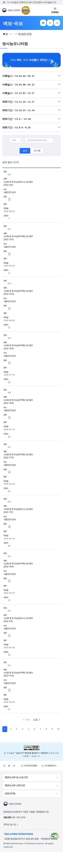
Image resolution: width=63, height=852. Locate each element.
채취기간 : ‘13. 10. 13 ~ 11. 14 (18, 110)
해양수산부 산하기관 (15, 785)
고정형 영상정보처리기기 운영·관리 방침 (21, 839)
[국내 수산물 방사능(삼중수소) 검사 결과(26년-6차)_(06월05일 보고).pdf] (9, 636)
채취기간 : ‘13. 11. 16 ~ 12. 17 (18, 101)
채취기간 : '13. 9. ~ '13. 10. (16, 119)
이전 (27, 719)
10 (58, 729)
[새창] (54, 835)
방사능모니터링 (25, 34)
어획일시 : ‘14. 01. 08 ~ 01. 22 (18, 84)
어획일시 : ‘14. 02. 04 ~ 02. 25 (18, 76)
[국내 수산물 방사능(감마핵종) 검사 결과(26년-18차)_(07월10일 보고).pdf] (9, 418)
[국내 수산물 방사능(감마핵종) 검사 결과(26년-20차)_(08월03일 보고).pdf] (9, 309)
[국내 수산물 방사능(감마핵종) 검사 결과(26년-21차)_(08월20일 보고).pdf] (9, 254)
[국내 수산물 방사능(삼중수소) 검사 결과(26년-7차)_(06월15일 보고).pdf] (9, 527)
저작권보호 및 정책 (49, 839)
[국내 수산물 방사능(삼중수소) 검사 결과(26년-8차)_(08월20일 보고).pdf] (9, 199)
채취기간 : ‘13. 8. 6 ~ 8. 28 (16, 127)
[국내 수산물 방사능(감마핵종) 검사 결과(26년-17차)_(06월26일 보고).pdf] (9, 472)
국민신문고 (51, 766)
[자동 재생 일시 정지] (9, 766)
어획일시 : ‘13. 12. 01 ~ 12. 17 (18, 93)
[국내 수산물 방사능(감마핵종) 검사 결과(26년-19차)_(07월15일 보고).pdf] (9, 363)
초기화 (37, 150)
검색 (25, 150)
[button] (4, 766)
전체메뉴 (55, 12)
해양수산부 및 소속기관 (16, 777)
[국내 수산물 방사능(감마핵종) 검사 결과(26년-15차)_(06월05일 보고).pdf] (9, 690)
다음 (35, 719)
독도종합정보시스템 (30, 766)
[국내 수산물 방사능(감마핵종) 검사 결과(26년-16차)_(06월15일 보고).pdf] (9, 581)
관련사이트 (10, 793)
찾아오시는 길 (10, 824)
